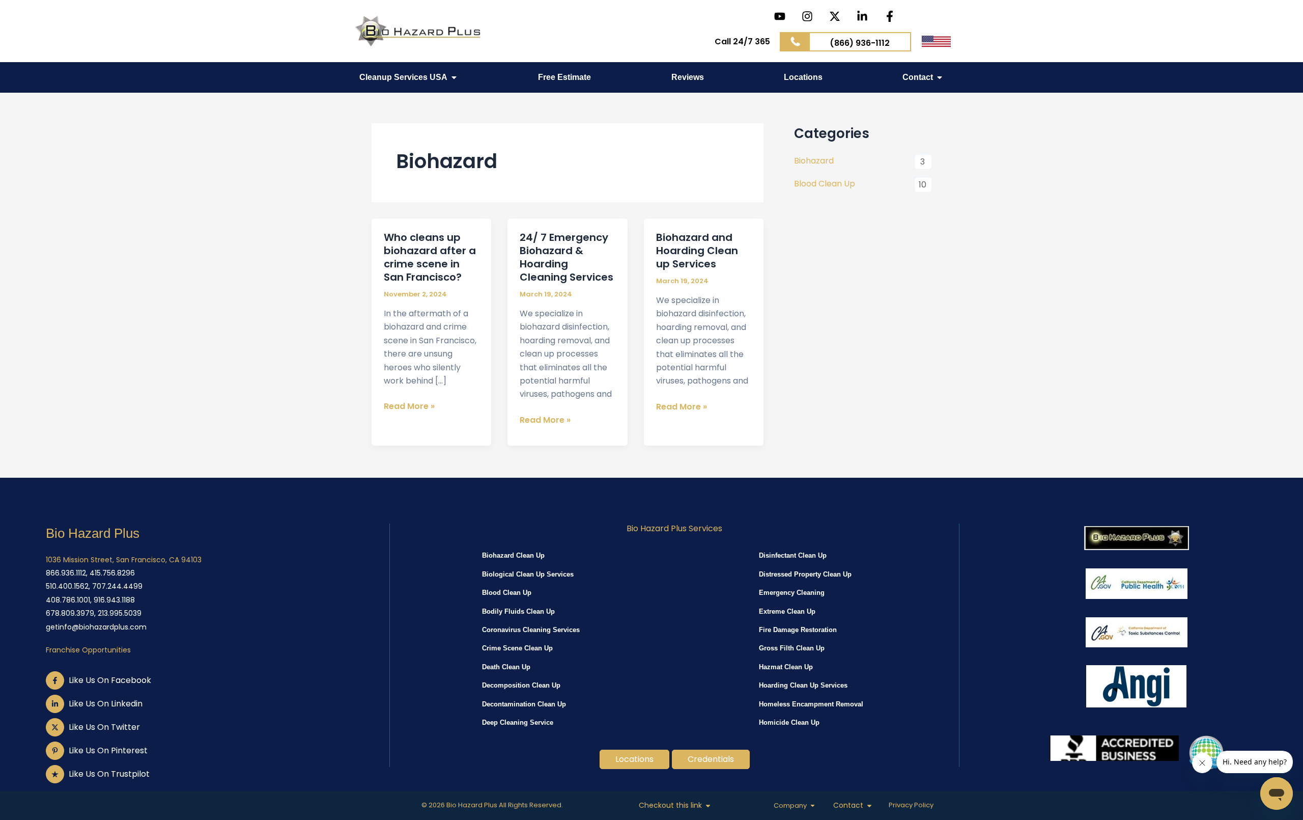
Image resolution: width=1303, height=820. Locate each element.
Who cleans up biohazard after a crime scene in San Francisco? (430, 257)
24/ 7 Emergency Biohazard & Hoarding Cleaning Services (566, 257)
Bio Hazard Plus (92, 533)
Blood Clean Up (824, 183)
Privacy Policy (911, 805)
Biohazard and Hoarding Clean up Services (697, 250)
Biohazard (814, 161)
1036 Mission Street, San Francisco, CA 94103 (124, 560)
